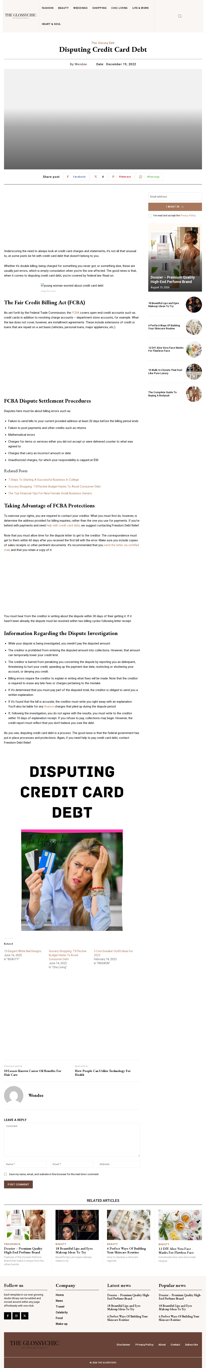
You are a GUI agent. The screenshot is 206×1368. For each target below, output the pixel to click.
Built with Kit (103, 756)
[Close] (152, 609)
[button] (103, 676)
